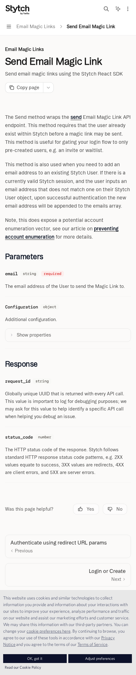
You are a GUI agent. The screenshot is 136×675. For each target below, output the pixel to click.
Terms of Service (92, 644)
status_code (19, 437)
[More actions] (128, 8)
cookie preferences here (49, 631)
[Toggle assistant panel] (118, 9)
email (11, 273)
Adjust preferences (100, 658)
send (76, 117)
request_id (17, 381)
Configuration (21, 306)
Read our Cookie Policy (23, 667)
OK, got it (34, 658)
